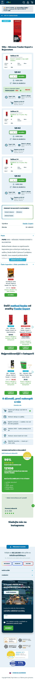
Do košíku (21, 76)
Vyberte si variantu (11, 348)
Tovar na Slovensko (19, 673)
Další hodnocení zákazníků (9, 453)
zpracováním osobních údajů (14, 623)
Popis (3, 235)
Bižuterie (19, 212)
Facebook (17, 563)
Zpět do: (11, 15)
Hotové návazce (9, 212)
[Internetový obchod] (8, 2)
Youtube (28, 563)
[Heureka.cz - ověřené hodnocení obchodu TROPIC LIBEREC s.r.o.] (17, 655)
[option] (17, 31)
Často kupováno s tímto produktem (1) (14, 264)
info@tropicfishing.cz (17, 555)
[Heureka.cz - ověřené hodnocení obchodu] (27, 455)
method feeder (19, 306)
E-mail (5, 615)
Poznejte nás (17, 405)
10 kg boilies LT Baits (22, 8)
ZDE (9, 10)
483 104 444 (16, 553)
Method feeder (9, 216)
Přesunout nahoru (19, 547)
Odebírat (8, 628)
